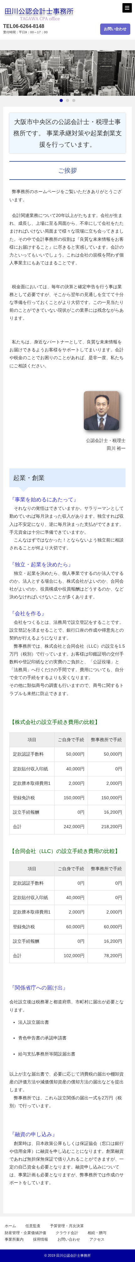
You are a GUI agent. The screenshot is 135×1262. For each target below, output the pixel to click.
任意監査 (32, 1226)
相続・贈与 (97, 1233)
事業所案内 (14, 1239)
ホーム (10, 1226)
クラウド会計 (67, 1233)
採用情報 (40, 1239)
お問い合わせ (115, 29)
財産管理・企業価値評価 (25, 1233)
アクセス (97, 1239)
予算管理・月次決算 (67, 1226)
